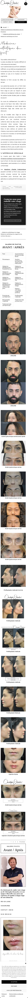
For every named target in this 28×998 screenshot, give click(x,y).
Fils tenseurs (5, 259)
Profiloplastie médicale (19, 296)
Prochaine (22, 842)
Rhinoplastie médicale (6, 300)
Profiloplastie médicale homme (13, 590)
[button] (25, 963)
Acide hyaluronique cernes (13, 467)
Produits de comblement (6, 296)
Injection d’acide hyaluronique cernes (13, 835)
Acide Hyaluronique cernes (13, 498)
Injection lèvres (13, 774)
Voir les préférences (14, 990)
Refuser (14, 986)
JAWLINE (13, 355)
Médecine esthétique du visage (19, 284)
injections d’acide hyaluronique (15, 169)
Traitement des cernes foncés (6, 304)
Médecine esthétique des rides (19, 273)
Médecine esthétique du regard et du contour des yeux (6, 285)
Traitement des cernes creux (19, 300)
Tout (3, 254)
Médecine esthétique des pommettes (6, 273)
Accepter (14, 981)
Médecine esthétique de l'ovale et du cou (7, 268)
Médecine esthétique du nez (19, 279)
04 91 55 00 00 (6, 914)
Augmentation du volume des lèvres (19, 255)
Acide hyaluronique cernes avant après (13, 436)
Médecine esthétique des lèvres (19, 268)
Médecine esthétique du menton (6, 279)
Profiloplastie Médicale (13, 713)
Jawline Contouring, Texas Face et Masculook (19, 261)
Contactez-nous (12, 220)
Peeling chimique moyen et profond (18, 290)
